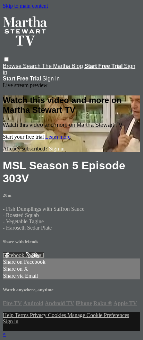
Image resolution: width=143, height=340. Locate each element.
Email (37, 255)
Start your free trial (24, 137)
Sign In (51, 79)
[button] (6, 59)
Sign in (57, 149)
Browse (13, 66)
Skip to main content (25, 6)
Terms (22, 315)
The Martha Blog (62, 66)
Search (32, 66)
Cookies (57, 315)
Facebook (14, 255)
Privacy (39, 315)
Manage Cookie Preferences (98, 315)
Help (9, 315)
